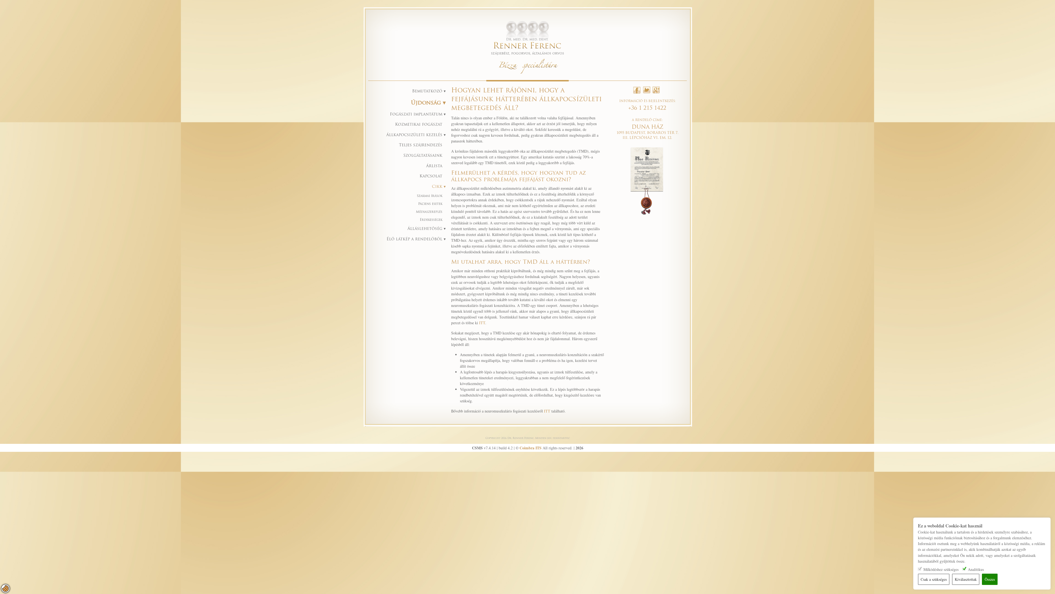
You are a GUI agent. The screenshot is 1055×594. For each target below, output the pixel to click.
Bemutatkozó (428, 91)
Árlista (434, 166)
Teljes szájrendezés (420, 145)
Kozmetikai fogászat (418, 125)
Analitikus (976, 569)
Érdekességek (431, 220)
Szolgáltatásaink (422, 156)
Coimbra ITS (531, 448)
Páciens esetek (430, 204)
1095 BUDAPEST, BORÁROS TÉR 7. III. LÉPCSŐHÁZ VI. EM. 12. (647, 133)
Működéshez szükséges (941, 569)
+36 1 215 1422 (647, 108)
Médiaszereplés (429, 212)
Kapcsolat (431, 176)
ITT (482, 322)
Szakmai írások (429, 196)
